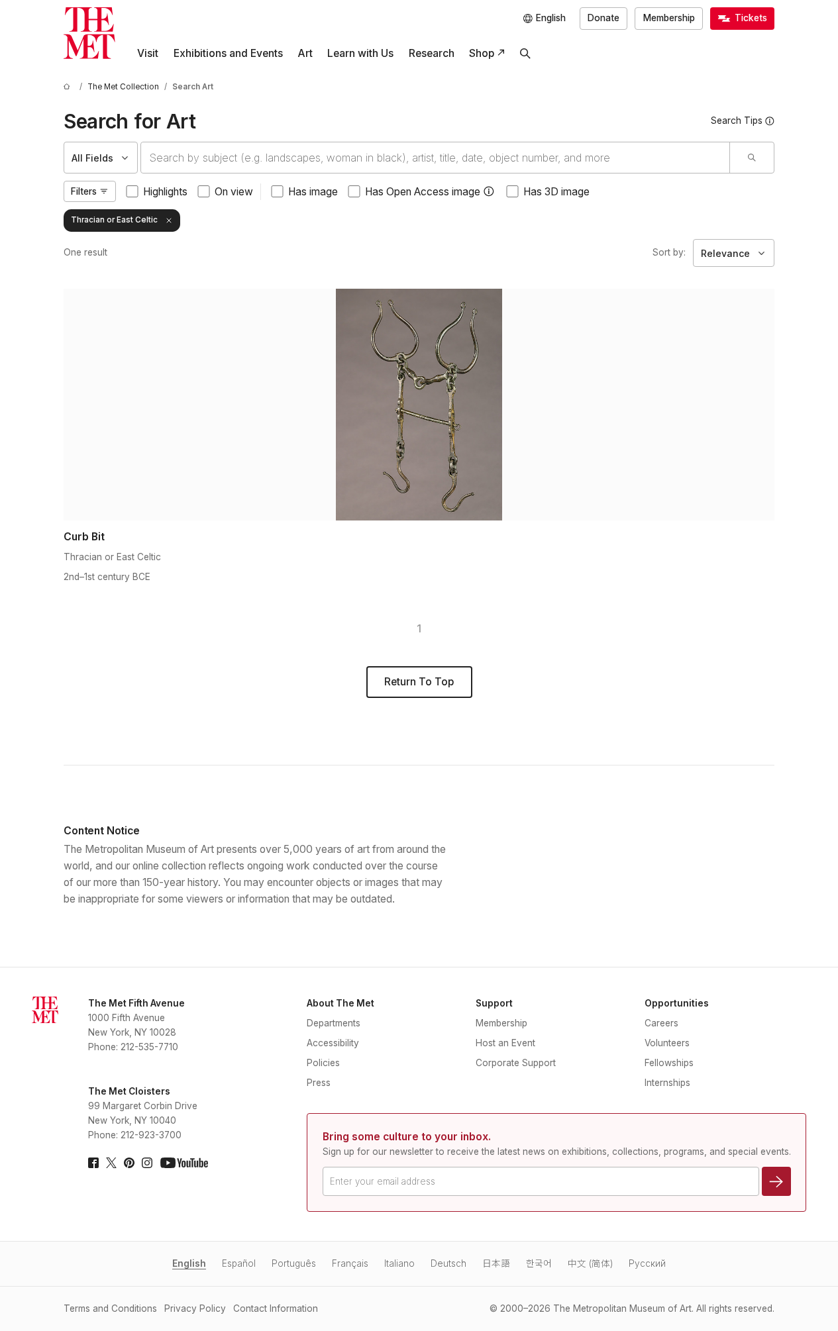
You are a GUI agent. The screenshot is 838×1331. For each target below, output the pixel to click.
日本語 (496, 1263)
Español (239, 1263)
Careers (661, 1023)
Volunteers (667, 1043)
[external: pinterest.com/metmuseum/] (129, 1163)
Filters (84, 191)
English (189, 1263)
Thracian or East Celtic (114, 219)
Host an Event (505, 1043)
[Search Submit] (751, 157)
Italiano (399, 1263)
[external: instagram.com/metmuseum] (147, 1163)
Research (431, 53)
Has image (313, 191)
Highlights (165, 191)
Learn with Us (360, 53)
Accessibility (333, 1043)
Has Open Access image (422, 191)
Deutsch (448, 1263)
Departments (333, 1023)
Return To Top (419, 681)
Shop (481, 53)
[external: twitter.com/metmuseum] (111, 1163)
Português (294, 1263)
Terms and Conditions (110, 1308)
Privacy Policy (195, 1308)
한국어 (539, 1263)
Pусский (647, 1263)
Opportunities (677, 1003)
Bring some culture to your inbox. (407, 1136)
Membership (669, 18)
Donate (603, 18)
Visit (147, 53)
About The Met (340, 1003)
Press (319, 1082)
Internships (667, 1082)
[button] (489, 191)
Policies (323, 1063)
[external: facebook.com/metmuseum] (93, 1163)
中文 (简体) (590, 1263)
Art (305, 53)
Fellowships (669, 1063)
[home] (69, 87)
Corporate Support (516, 1063)
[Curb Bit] (419, 404)
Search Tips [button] (736, 120)
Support (494, 1003)
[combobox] (435, 157)
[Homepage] (89, 33)
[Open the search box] (525, 53)
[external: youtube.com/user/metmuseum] (184, 1163)
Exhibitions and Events (228, 53)
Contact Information (275, 1308)
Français (350, 1263)
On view (234, 191)
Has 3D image (556, 191)
